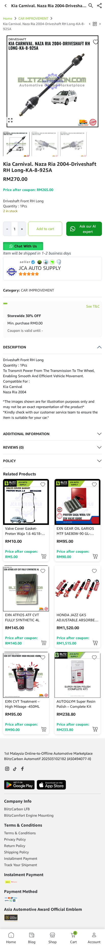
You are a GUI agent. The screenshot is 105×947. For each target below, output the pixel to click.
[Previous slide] (10, 81)
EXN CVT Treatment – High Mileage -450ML (22, 704)
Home (7, 18)
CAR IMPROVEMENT (33, 18)
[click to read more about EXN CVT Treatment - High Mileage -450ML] (26, 675)
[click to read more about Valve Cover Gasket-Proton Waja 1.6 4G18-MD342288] (26, 502)
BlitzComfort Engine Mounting (29, 815)
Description (14, 347)
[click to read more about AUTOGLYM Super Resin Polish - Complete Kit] (77, 675)
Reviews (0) (13, 447)
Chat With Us (25, 246)
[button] (99, 6)
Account (94, 942)
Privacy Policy (15, 839)
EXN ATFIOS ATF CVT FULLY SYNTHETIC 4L (22, 617)
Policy (9, 461)
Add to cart (45, 228)
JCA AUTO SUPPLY (40, 268)
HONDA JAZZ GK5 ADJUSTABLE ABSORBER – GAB (77, 618)
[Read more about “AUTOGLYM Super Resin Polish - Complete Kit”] (95, 729)
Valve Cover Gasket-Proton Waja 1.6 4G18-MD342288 (23, 531)
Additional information (26, 434)
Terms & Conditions (20, 833)
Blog (31, 942)
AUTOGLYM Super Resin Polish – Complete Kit (76, 704)
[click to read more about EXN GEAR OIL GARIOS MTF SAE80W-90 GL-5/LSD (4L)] (77, 502)
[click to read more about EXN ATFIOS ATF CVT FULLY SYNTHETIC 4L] (26, 588)
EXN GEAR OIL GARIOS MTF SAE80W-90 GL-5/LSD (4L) (75, 531)
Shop (52, 942)
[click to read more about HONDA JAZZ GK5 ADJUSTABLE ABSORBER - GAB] (77, 588)
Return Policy (14, 845)
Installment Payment (20, 858)
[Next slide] (94, 81)
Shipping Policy (16, 852)
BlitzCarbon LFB (17, 809)
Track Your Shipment (20, 865)
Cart (73, 938)
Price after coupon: (21, 554)
